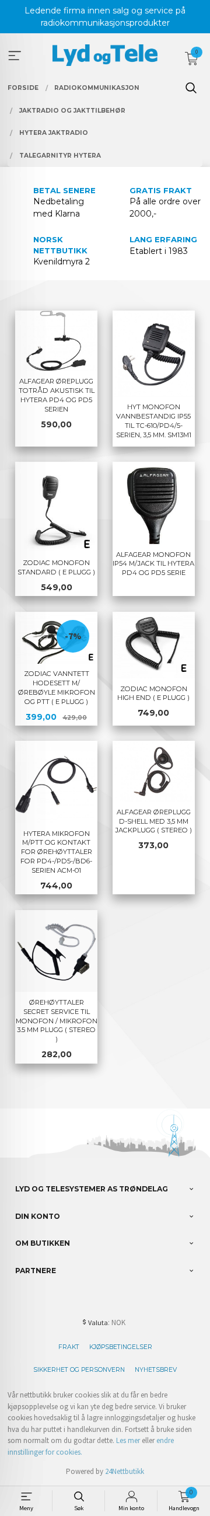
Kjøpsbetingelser (120, 1347)
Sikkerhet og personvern (79, 1370)
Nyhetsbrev (156, 1370)
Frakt (68, 1347)
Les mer (128, 1440)
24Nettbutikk (124, 1471)
